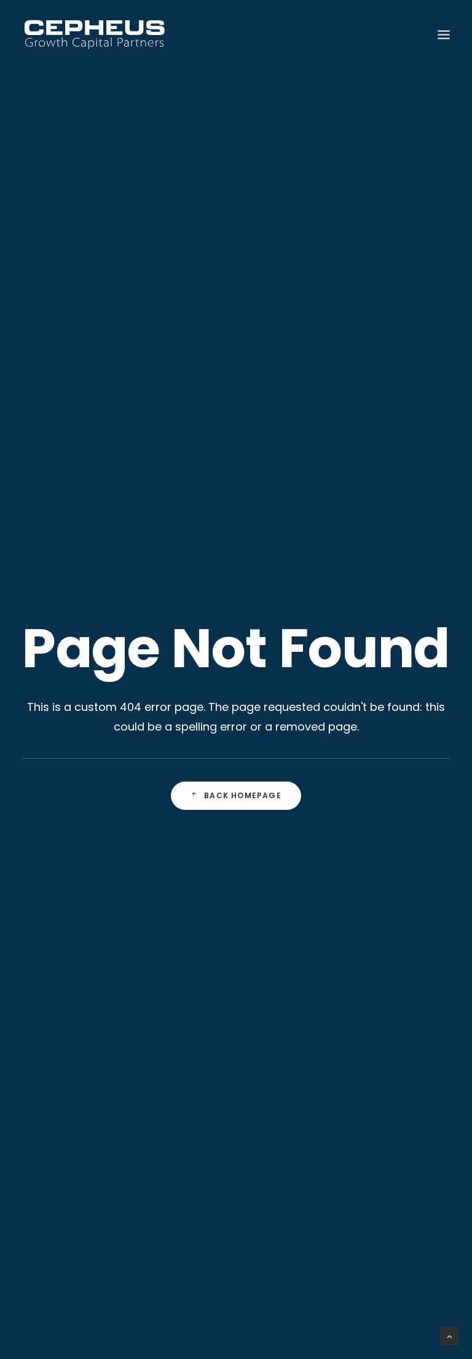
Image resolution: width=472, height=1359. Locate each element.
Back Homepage (242, 795)
